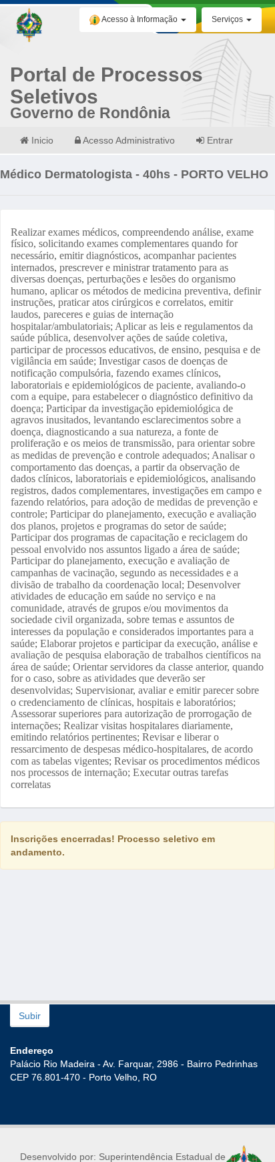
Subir (30, 1015)
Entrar (218, 140)
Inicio (41, 140)
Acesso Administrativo (128, 140)
